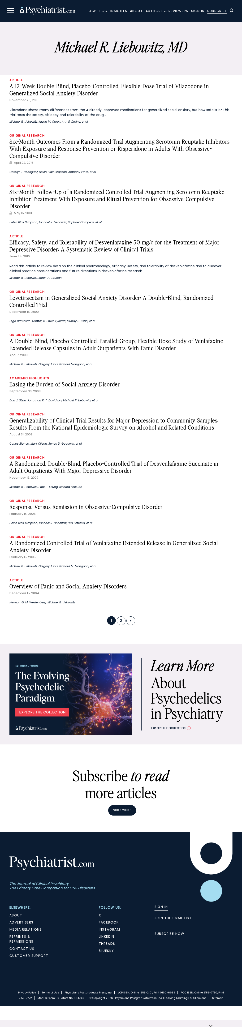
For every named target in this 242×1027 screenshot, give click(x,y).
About (136, 11)
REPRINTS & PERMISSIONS (21, 939)
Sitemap (217, 998)
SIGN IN (161, 906)
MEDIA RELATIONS (25, 929)
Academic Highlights (29, 378)
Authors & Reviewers (167, 11)
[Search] (231, 11)
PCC (103, 11)
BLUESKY (106, 950)
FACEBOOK (109, 922)
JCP (92, 11)
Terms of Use (50, 992)
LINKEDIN (106, 936)
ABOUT (15, 915)
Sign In (198, 11)
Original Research (27, 135)
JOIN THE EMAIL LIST (173, 918)
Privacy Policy (27, 992)
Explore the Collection (168, 728)
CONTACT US (21, 948)
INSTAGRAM (109, 929)
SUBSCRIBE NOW (170, 933)
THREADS (107, 943)
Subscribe (217, 11)
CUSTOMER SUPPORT (28, 955)
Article (16, 80)
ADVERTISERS (21, 922)
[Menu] (10, 11)
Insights (118, 11)
